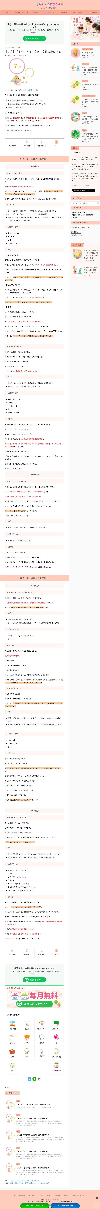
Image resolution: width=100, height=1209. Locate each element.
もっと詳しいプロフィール (80, 185)
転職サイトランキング (21, 12)
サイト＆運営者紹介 (78, 12)
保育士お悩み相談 (77, 173)
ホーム (7, 12)
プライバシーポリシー (45, 1195)
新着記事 (35, 12)
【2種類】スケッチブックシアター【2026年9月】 (90, 101)
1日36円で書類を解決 (64, 1205)
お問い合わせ (93, 12)
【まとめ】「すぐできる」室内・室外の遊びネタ (33, 1104)
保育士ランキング (76, 235)
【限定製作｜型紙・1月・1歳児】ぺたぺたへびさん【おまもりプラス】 (91, 136)
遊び (8, 1087)
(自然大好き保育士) (27, 90)
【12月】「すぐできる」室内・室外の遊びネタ (32, 1135)
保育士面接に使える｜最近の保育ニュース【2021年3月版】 (30, 1183)
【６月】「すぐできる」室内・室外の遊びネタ (32, 1168)
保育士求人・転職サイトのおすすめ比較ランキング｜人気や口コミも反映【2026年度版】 (91, 255)
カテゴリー (64, 12)
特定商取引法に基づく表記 (79, 1195)
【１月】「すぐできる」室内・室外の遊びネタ (32, 1118)
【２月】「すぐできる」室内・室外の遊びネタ (32, 1151)
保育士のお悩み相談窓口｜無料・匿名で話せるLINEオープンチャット (90, 69)
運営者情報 (57, 1195)
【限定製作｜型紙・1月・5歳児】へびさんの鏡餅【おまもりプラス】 (91, 119)
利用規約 (66, 1195)
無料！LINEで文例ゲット (34, 1205)
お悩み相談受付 (50, 12)
